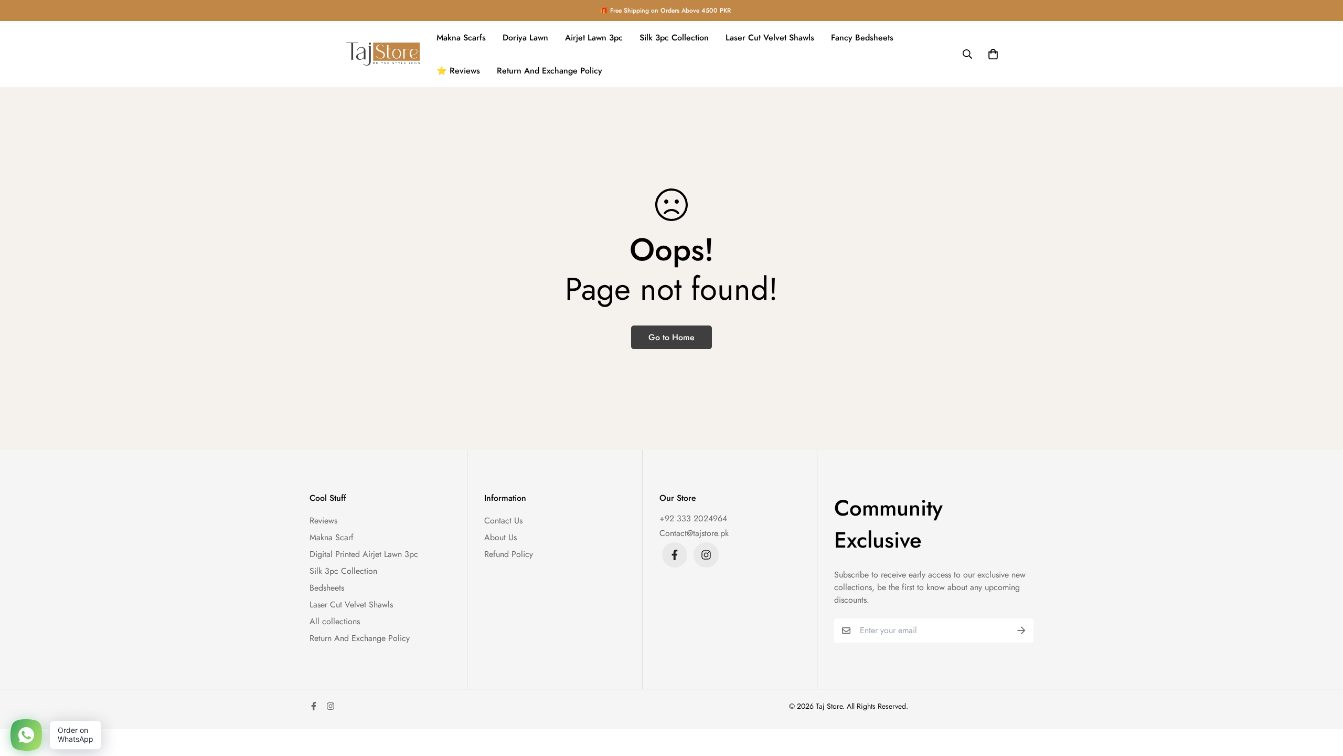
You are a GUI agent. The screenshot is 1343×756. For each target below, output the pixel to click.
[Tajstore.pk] (383, 54)
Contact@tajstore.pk (694, 533)
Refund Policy (508, 554)
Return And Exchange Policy (549, 71)
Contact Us (503, 520)
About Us (500, 537)
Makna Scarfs (461, 38)
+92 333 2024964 (693, 518)
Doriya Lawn (525, 38)
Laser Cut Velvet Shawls (770, 38)
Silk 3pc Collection (674, 38)
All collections (335, 621)
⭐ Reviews (458, 71)
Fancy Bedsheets (862, 38)
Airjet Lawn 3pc (594, 38)
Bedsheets (327, 588)
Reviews (323, 520)
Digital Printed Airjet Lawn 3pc (364, 554)
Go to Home (671, 337)
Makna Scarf (332, 537)
